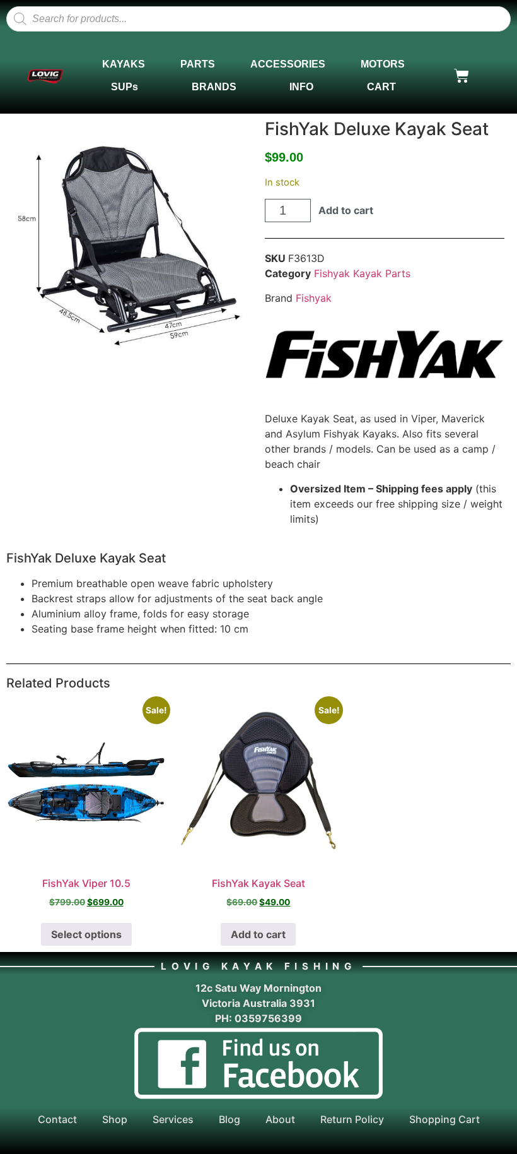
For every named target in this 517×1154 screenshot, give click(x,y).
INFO (301, 86)
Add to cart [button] (258, 934)
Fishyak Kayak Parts (362, 273)
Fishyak (314, 298)
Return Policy (352, 1119)
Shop (114, 1119)
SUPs (124, 86)
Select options (86, 934)
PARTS (197, 64)
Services (173, 1119)
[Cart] (461, 76)
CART (381, 86)
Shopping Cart (444, 1119)
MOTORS (383, 64)
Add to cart (345, 210)
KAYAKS (123, 64)
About (280, 1119)
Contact (57, 1119)
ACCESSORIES (287, 64)
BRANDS (214, 86)
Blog (229, 1119)
